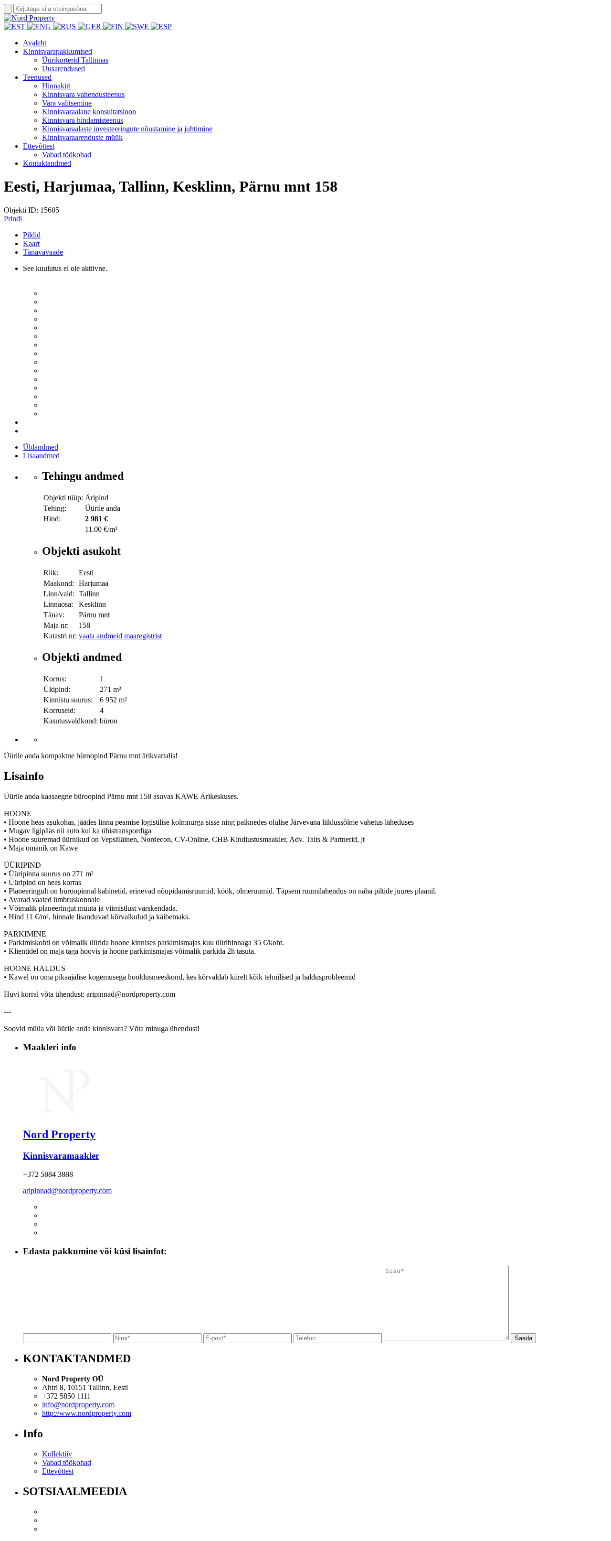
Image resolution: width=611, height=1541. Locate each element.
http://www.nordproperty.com (86, 1413)
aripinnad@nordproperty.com (67, 1190)
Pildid (32, 235)
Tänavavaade (43, 252)
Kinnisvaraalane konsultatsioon (89, 112)
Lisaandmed (41, 456)
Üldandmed (40, 447)
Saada (523, 1338)
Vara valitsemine (67, 103)
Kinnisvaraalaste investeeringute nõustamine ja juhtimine (127, 129)
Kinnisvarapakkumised (57, 51)
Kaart (31, 243)
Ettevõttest (38, 146)
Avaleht (34, 43)
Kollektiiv (57, 1454)
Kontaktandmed (47, 163)
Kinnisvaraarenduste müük (82, 137)
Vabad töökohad (66, 155)
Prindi (13, 219)
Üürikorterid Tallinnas (75, 60)
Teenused (37, 77)
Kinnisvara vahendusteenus (83, 94)
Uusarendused (63, 69)
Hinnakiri (56, 86)
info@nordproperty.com (78, 1405)
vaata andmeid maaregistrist (120, 636)
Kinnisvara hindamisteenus (82, 120)
